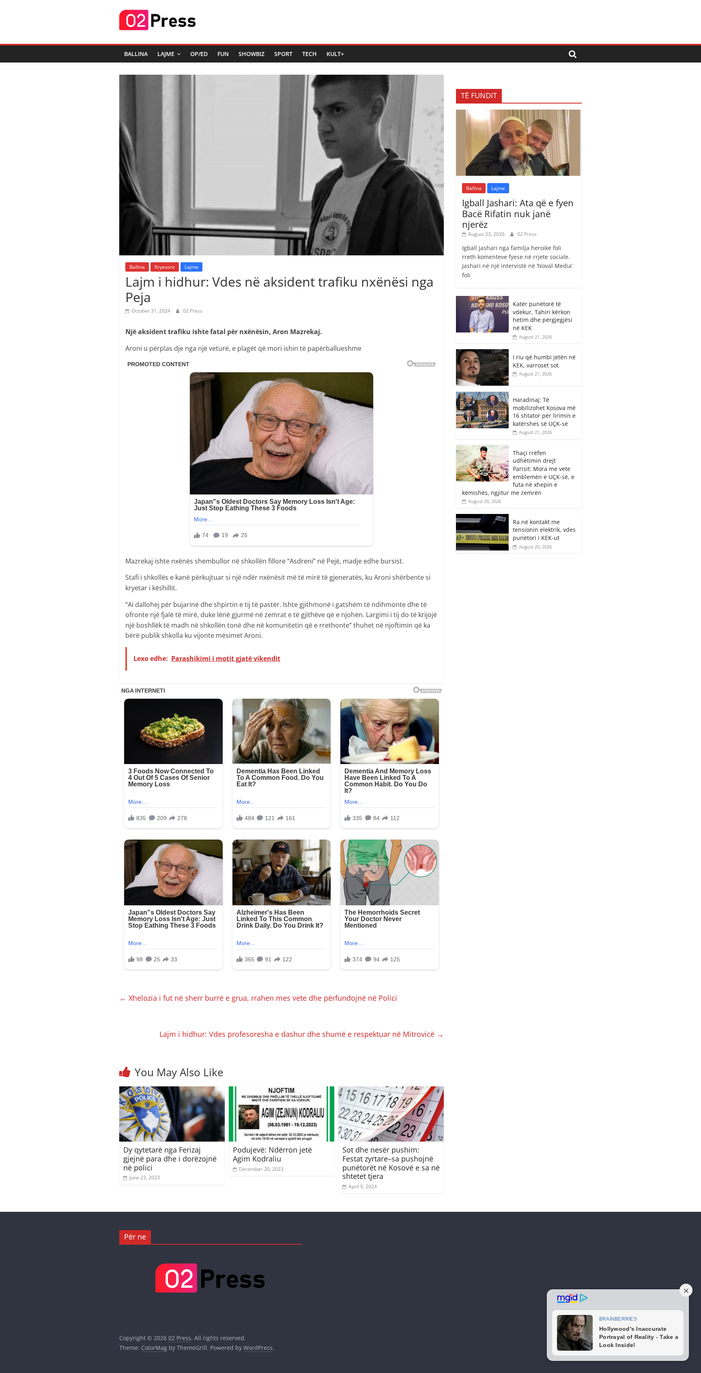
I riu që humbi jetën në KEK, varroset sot (544, 361)
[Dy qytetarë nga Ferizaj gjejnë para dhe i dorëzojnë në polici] (172, 1091)
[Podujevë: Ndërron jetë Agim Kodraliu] (281, 1091)
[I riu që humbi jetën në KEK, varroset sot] (482, 353)
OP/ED (199, 54)
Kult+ (335, 54)
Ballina (136, 54)
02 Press (192, 310)
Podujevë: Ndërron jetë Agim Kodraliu (272, 1154)
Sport (283, 54)
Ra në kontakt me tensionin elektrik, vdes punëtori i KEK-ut (544, 530)
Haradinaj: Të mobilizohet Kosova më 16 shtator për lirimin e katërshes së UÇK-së (544, 411)
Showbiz (251, 54)
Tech (309, 54)
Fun (223, 54)
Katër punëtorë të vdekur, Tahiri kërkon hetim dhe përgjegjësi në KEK (542, 316)
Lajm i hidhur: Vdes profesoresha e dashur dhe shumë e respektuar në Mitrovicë (301, 1034)
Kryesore (165, 266)
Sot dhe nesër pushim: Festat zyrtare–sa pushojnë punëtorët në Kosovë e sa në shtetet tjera (391, 1163)
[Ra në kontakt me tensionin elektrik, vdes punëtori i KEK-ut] (482, 518)
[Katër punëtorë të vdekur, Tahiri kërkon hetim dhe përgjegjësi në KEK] (482, 300)
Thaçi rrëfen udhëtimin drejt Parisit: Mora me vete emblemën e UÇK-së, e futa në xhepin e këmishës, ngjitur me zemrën (518, 473)
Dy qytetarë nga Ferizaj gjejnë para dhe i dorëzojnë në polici (170, 1158)
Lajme (165, 54)
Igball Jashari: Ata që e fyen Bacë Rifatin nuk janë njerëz (518, 213)
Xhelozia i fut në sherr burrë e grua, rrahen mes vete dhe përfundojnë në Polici (258, 998)
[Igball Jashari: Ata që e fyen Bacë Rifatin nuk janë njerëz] (519, 114)
